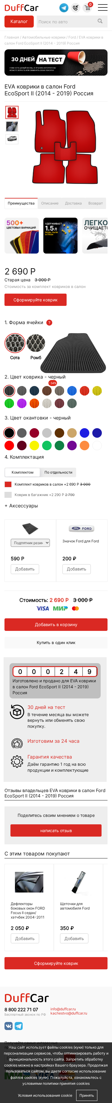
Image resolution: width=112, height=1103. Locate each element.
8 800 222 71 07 (21, 1009)
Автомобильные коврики (43, 37)
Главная (11, 37)
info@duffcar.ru (63, 1009)
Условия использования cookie (45, 1095)
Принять (86, 1095)
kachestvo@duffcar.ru (68, 1013)
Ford (72, 37)
